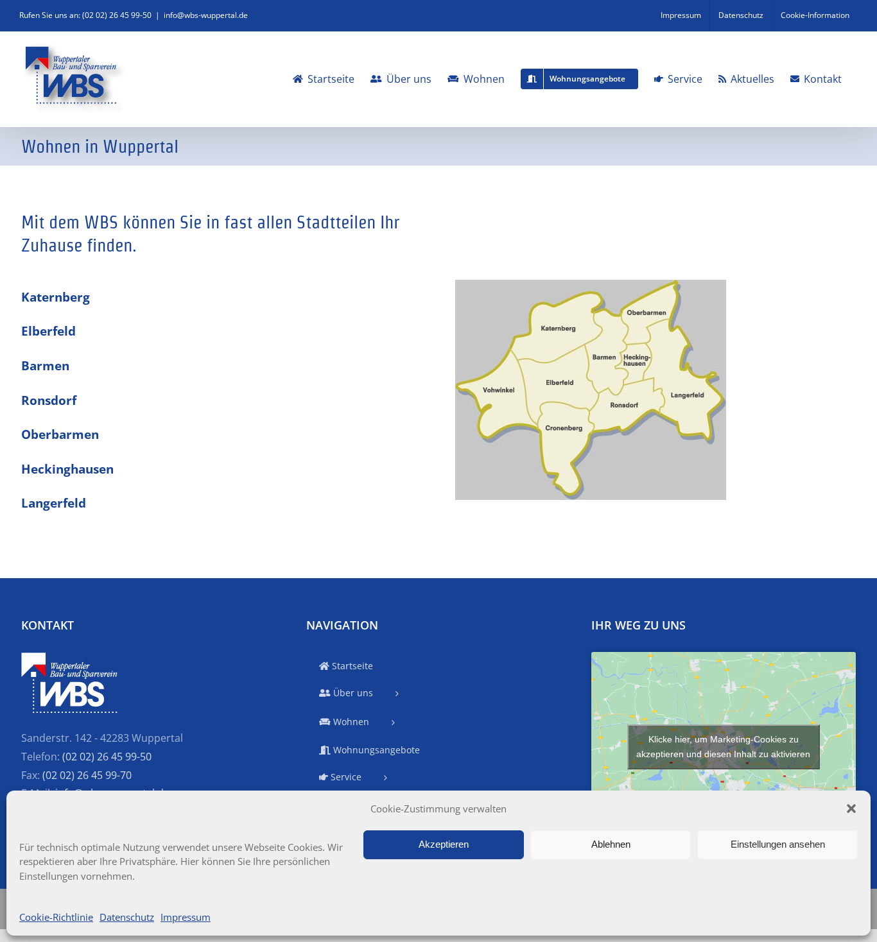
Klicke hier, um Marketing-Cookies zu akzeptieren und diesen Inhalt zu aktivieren (723, 746)
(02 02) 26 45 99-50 (107, 756)
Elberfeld (48, 331)
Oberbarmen (60, 434)
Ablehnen (610, 844)
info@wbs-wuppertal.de (206, 15)
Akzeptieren (444, 844)
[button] (851, 808)
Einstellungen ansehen (778, 844)
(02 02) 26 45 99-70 (87, 775)
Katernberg (55, 297)
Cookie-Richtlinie (56, 917)
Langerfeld (53, 503)
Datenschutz (127, 917)
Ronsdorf (48, 400)
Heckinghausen (67, 469)
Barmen (45, 365)
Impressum (186, 917)
